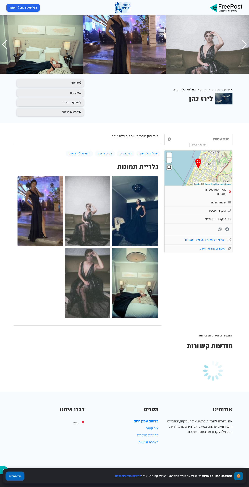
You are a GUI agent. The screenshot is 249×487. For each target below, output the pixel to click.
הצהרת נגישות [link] (149, 442)
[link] (226, 8)
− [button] (169, 160)
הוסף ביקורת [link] (70, 102)
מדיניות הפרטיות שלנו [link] (128, 476)
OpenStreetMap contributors (217, 183)
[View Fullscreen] (169, 167)
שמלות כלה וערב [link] (184, 90)
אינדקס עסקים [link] (222, 90)
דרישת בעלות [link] (70, 112)
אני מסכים (15, 476)
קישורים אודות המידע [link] (213, 248)
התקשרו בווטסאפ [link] (215, 219)
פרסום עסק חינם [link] (146, 421)
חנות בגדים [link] (126, 154)
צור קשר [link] (152, 428)
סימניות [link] (74, 93)
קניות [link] (204, 90)
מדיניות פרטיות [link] (148, 435)
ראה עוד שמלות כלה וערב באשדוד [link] (205, 240)
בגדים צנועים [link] (105, 154)
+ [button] (169, 155)
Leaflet (197, 183)
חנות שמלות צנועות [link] (79, 154)
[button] (4, 44)
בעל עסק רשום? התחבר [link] (23, 8)
